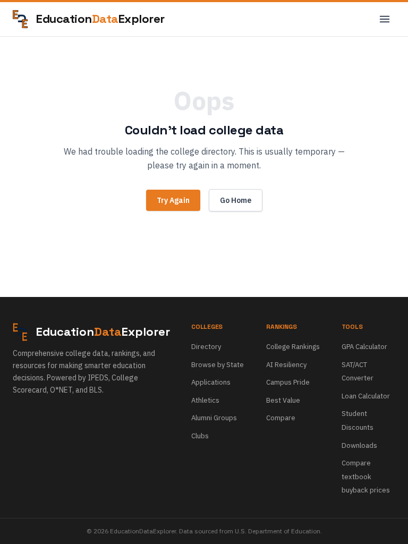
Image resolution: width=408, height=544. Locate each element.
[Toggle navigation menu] (384, 19)
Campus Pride (288, 382)
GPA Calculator (364, 346)
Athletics (205, 400)
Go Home (235, 200)
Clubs (200, 435)
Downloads (359, 445)
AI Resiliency (286, 364)
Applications (211, 382)
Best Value (283, 400)
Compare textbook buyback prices (366, 476)
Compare (280, 417)
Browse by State (217, 364)
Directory (206, 346)
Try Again (173, 200)
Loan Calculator (366, 396)
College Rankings (293, 346)
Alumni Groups (214, 417)
